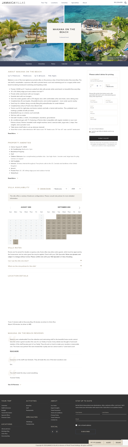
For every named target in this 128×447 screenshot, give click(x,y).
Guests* (92, 84)
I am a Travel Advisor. (97, 128)
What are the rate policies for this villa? (22, 266)
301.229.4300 (118, 2)
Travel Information (7, 412)
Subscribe (85, 431)
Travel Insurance (55, 410)
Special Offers (6, 415)
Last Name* (108, 100)
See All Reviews (13, 384)
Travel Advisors (55, 417)
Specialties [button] (75, 3)
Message (92, 117)
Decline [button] (118, 442)
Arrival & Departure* (94, 79)
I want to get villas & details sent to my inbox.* (102, 132)
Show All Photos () (116, 58)
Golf (27, 408)
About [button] (85, 3)
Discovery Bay (6, 436)
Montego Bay (5, 431)
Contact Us (54, 420)
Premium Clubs (6, 417)
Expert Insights (55, 408)
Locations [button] (54, 3)
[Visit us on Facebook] (52, 431)
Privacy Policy (55, 415)
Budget (4, 410)
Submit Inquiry (103, 138)
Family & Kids (30, 424)
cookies (98, 442)
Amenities (41, 64)
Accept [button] (108, 442)
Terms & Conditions (56, 412)
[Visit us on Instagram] (56, 431)
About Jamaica (6, 429)
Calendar (64, 64)
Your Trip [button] (44, 3)
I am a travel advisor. (84, 425)
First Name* (93, 100)
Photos (100, 64)
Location (76, 64)
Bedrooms (108, 84)
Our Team (54, 405)
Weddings (29, 421)
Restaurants (29, 410)
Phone (91, 111)
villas (103, 405)
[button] (125, 2)
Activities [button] (64, 3)
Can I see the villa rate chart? (18, 261)
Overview (29, 64)
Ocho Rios (5, 433)
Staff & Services (6, 408)
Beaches (28, 405)
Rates (53, 64)
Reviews (88, 64)
